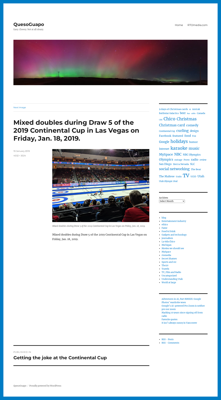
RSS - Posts (168, 339)
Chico (169, 118)
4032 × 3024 (19, 155)
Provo (187, 160)
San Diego (165, 164)
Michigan (166, 245)
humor (193, 142)
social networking (174, 169)
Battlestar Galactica (169, 113)
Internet (164, 148)
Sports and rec (169, 262)
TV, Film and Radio (171, 272)
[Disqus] (81, 300)
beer (183, 113)
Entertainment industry (174, 221)
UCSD (193, 176)
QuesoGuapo (28, 24)
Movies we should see (173, 248)
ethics (165, 224)
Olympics (166, 159)
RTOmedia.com (198, 25)
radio (194, 159)
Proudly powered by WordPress (45, 385)
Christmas (187, 118)
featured (177, 135)
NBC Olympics (192, 154)
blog (164, 217)
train (179, 176)
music (194, 148)
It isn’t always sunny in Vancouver (179, 322)
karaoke (179, 148)
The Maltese (167, 176)
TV (186, 176)
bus (188, 113)
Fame (164, 228)
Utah (201, 176)
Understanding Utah (172, 279)
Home (179, 25)
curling (182, 130)
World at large (169, 282)
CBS (160, 120)
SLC (192, 164)
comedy (192, 125)
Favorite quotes (169, 319)
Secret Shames (169, 258)
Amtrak (196, 109)
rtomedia (166, 255)
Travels (165, 268)
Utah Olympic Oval (168, 181)
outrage (178, 160)
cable (193, 113)
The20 (165, 265)
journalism (167, 238)
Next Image (19, 107)
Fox (194, 136)
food (187, 136)
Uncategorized (169, 275)
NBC (178, 154)
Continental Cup (167, 131)
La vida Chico (168, 241)
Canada (201, 113)
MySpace (166, 154)
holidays (179, 141)
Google (164, 142)
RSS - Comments (170, 342)
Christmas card (172, 125)
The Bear (196, 169)
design (194, 131)
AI (190, 109)
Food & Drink (168, 231)
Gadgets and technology (174, 234)
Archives (163, 197)
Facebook (165, 135)
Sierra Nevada (181, 164)
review (203, 160)
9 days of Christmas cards (173, 109)
